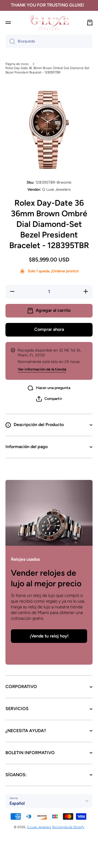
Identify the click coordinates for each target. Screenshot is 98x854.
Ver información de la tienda (42, 369)
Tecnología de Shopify (68, 827)
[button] (49, 399)
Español (17, 803)
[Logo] (49, 22)
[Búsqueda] (10, 41)
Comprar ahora (49, 329)
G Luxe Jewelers (39, 827)
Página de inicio (17, 64)
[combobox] (49, 41)
